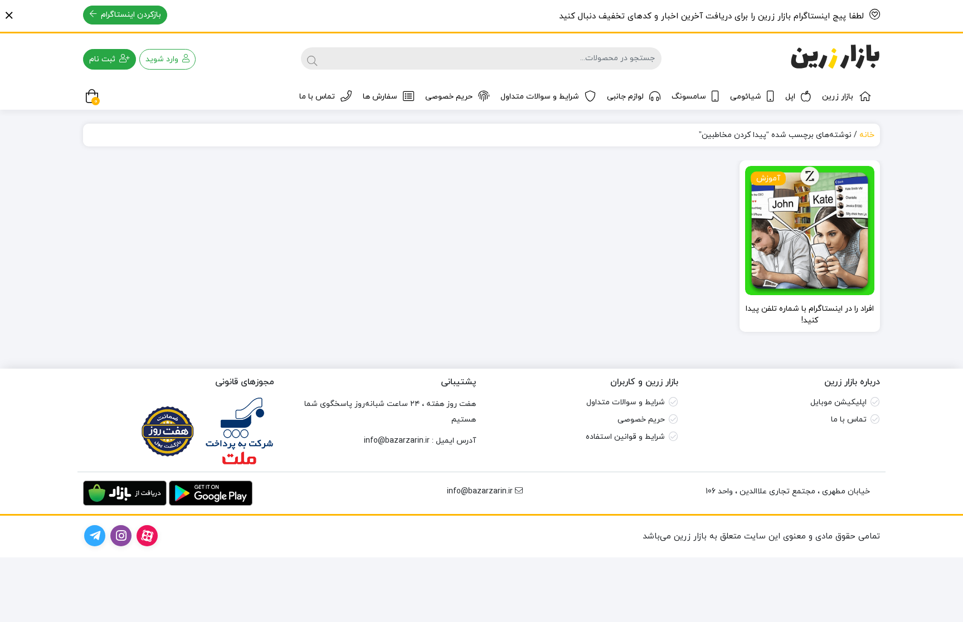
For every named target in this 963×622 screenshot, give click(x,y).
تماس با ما (317, 96)
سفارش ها (380, 96)
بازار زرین (837, 96)
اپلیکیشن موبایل (838, 402)
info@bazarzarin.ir (397, 440)
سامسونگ (689, 96)
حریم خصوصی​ (641, 419)
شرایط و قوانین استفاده (625, 437)
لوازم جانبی (625, 96)
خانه (866, 135)
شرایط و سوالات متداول (539, 96)
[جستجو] (312, 58)
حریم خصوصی (449, 96)
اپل (790, 96)
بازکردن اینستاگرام (130, 14)
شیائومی (745, 96)
